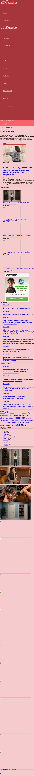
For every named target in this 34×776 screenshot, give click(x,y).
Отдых (5, 83)
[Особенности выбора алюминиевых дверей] (15, 626)
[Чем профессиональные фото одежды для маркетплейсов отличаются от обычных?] (15, 679)
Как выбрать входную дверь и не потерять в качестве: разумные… (16, 203)
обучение (3, 418)
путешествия (23, 422)
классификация (9, 415)
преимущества (14, 420)
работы (30, 422)
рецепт (2, 425)
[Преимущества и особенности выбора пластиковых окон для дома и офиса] (15, 608)
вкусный (12, 413)
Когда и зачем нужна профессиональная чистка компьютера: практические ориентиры (17, 236)
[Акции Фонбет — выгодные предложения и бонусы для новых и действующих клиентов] (15, 732)
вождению (18, 413)
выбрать (29, 413)
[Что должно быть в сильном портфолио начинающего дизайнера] (12, 217)
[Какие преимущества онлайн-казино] (15, 572)
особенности (19, 418)
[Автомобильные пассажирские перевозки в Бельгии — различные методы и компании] (15, 643)
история (2, 415)
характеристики (5, 427)
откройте (29, 418)
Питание (6, 76)
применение (30, 420)
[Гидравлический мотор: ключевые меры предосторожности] (15, 661)
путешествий (11, 422)
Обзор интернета (11, 106)
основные (10, 418)
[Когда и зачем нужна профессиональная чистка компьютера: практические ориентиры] (12, 234)
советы (7, 425)
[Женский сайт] (8, 4)
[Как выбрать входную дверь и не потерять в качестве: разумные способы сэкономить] (12, 201)
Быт (4, 60)
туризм (13, 425)
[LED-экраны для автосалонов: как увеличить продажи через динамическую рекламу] (15, 768)
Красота (6, 53)
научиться (30, 415)
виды (7, 413)
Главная (2, 127)
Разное (5, 98)
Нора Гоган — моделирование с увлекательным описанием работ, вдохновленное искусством (18, 171)
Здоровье (6, 45)
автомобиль (2, 413)
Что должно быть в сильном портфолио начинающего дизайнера (14, 219)
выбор (24, 413)
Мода (5, 68)
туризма (21, 425)
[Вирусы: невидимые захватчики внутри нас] (15, 750)
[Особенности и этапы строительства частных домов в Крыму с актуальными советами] (12, 267)
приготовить (24, 420)
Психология (7, 91)
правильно (4, 420)
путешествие (3, 422)
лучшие (17, 415)
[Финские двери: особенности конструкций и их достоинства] (12, 250)
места (25, 415)
